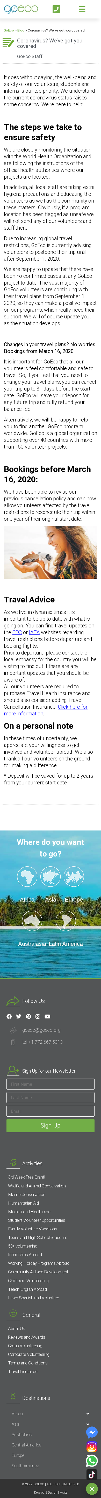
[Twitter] (18, 1016)
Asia (15, 1424)
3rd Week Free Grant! (26, 1177)
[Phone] (57, 9)
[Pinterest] (28, 1016)
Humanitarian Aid (23, 1203)
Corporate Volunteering (28, 1354)
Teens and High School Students (37, 1237)
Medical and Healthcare (29, 1211)
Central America (26, 1444)
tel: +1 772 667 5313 (42, 1042)
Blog (20, 30)
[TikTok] (92, 1475)
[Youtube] (47, 1016)
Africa (17, 1413)
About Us (16, 1328)
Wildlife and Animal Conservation (37, 1185)
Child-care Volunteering (28, 1280)
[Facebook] (9, 1016)
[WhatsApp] (92, 1461)
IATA (34, 632)
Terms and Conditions (27, 1362)
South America (25, 1465)
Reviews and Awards (26, 1337)
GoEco (9, 30)
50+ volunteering (22, 1246)
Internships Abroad (25, 1254)
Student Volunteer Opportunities (36, 1220)
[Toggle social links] (92, 1489)
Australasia (22, 1434)
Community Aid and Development (38, 1271)
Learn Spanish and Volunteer (33, 1297)
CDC (17, 632)
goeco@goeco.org (41, 1030)
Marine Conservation (26, 1194)
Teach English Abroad (27, 1289)
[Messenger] (92, 1433)
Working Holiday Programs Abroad (38, 1263)
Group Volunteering (25, 1345)
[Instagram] (37, 1016)
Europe (18, 1455)
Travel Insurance (22, 1371)
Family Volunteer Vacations (32, 1228)
